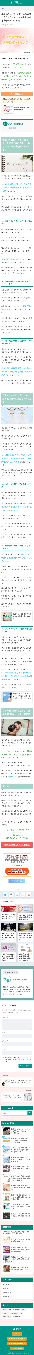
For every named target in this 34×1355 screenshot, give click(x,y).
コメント (5, 1017)
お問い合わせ (17, 1348)
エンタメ (7, 1285)
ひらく (13, 128)
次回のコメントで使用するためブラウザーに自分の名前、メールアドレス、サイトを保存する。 (18, 1059)
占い (11, 901)
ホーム (17, 1334)
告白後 (5, 1313)
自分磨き (7, 1296)
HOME (18, 1329)
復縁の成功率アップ (16, 1313)
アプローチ (7, 1310)
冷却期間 (16, 1310)
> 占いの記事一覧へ (16, 881)
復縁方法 (7, 1292)
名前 (4, 1032)
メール (5, 1041)
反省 (24, 1310)
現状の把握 (7, 1316)
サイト (4, 1049)
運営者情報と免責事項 (17, 1343)
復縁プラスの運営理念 (17, 1339)
